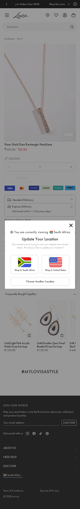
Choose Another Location (40, 281)
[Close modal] (71, 225)
